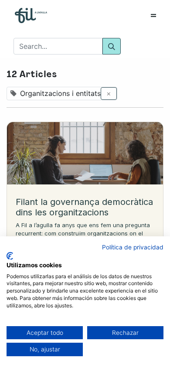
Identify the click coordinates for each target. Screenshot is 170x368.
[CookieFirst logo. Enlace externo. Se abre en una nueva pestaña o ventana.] (10, 256)
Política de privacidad (132, 247)
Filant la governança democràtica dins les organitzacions (84, 207)
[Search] (111, 46)
